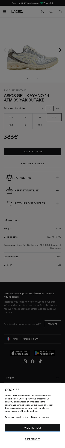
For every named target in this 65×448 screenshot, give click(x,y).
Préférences (32, 439)
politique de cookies (39, 417)
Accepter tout (32, 427)
